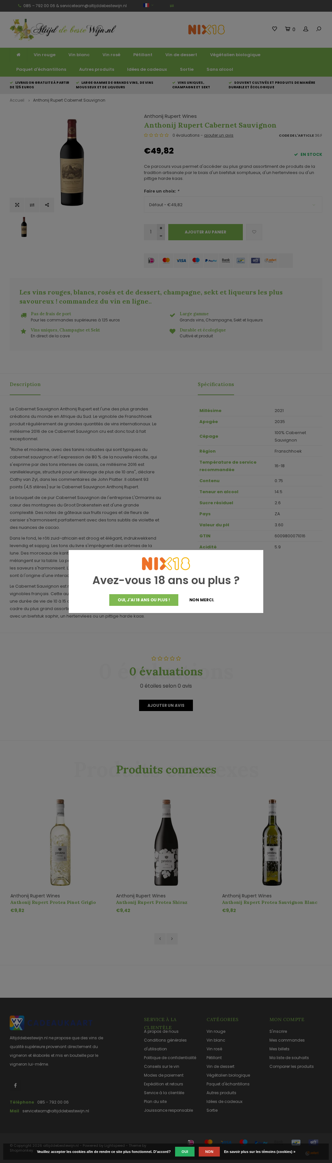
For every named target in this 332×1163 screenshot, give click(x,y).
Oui (185, 1152)
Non (209, 1152)
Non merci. (202, 600)
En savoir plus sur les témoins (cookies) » (259, 1152)
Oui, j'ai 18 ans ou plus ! (144, 600)
